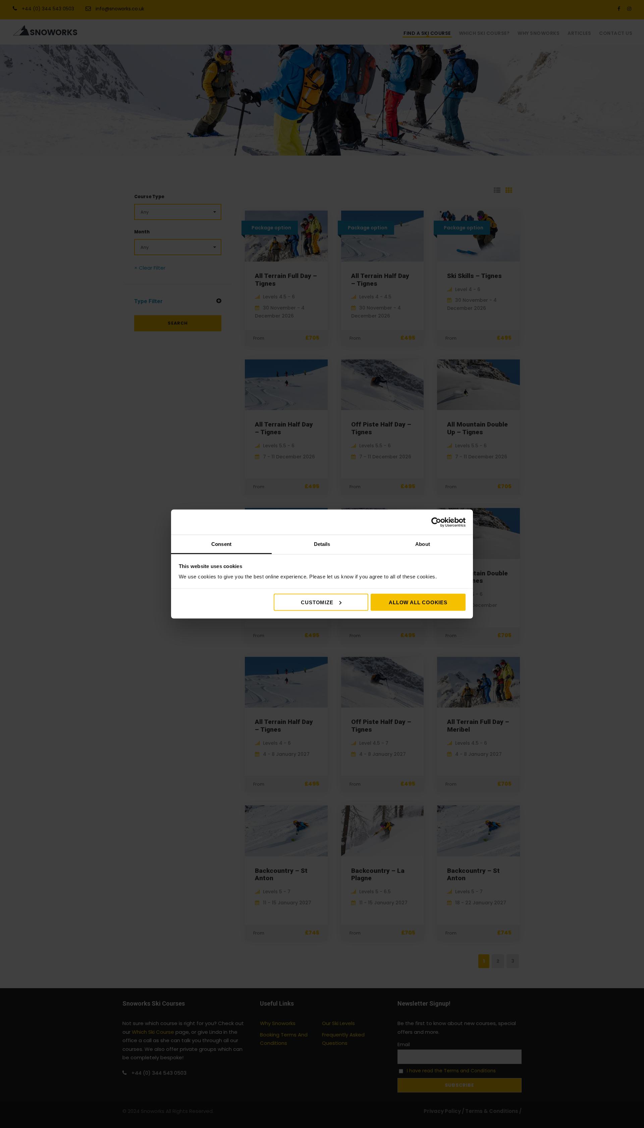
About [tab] (422, 544)
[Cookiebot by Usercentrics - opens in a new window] (436, 522)
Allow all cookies (418, 602)
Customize (317, 602)
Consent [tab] (221, 544)
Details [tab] (322, 544)
